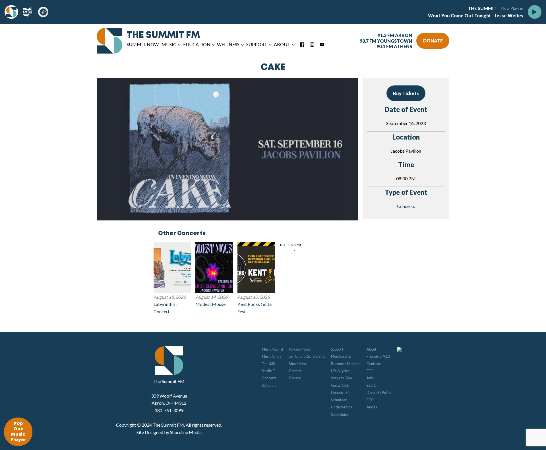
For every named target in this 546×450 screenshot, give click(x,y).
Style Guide (340, 414)
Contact (295, 371)
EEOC (371, 385)
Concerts (406, 206)
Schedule (269, 385)
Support (337, 349)
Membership (341, 356)
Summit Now (143, 44)
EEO (370, 371)
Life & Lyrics (340, 371)
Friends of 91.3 (378, 356)
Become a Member (346, 363)
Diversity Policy (379, 392)
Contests (374, 363)
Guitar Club (340, 385)
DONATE (433, 40)
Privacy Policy (300, 349)
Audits (372, 407)
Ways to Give (341, 378)
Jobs (370, 378)
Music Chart (271, 356)
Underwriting (341, 407)
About (371, 349)
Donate (295, 378)
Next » (297, 247)
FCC (370, 400)
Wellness (228, 44)
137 (291, 245)
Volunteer (339, 400)
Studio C (268, 371)
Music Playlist (272, 349)
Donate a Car (341, 392)
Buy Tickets (406, 93)
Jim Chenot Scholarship (307, 356)
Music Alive (298, 363)
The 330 (268, 363)
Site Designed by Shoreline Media (169, 432)
